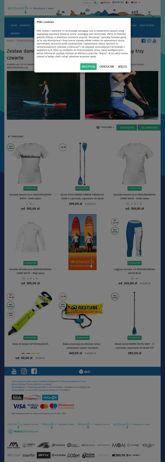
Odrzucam (106, 66)
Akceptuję (88, 66)
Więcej (122, 66)
